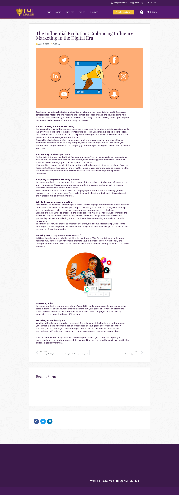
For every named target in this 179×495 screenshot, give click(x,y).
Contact (94, 12)
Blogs (82, 12)
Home (48, 12)
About (58, 12)
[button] (36, 421)
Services (70, 12)
